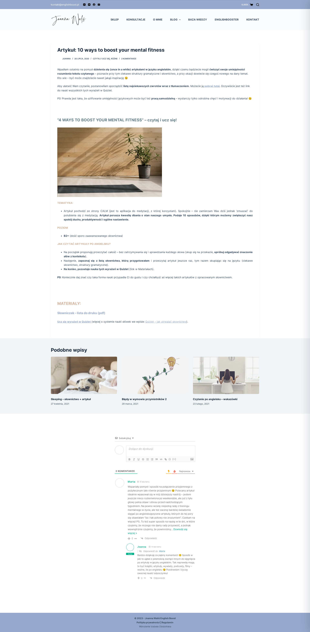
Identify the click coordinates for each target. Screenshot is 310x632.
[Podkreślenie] (138, 459)
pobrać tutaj (212, 86)
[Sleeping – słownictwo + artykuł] (84, 375)
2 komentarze (128, 58)
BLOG (173, 19)
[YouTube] (89, 4)
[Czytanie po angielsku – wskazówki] (226, 375)
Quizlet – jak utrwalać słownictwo (165, 321)
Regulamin (167, 622)
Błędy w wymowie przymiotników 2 (144, 399)
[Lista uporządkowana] (147, 459)
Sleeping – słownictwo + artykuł (71, 399)
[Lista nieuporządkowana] (152, 459)
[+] (174, 459)
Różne (114, 58)
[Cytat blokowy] (156, 459)
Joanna (141, 546)
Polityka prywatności (148, 622)
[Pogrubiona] (129, 459)
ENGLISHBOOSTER (227, 19)
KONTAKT (252, 19)
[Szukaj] (257, 4)
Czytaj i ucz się (101, 58)
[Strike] (143, 459)
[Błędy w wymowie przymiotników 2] (155, 375)
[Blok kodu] (161, 459)
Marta (131, 481)
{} (170, 459)
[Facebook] (94, 4)
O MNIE (157, 19)
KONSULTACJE (135, 19)
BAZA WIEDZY (197, 19)
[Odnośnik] (165, 459)
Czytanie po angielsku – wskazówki (215, 399)
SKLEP (115, 19)
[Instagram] (84, 4)
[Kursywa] (134, 459)
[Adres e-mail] (99, 4)
